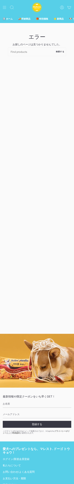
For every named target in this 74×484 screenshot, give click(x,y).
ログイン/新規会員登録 (16, 459)
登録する (37, 424)
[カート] (69, 7)
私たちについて (12, 465)
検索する (60, 52)
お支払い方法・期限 (14, 478)
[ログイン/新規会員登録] (62, 7)
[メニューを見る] (4, 7)
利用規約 (16, 433)
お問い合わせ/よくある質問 (19, 471)
